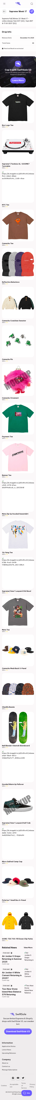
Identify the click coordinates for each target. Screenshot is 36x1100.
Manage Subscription (9, 1070)
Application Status (9, 1046)
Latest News (6, 1050)
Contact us (6, 1066)
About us (5, 1063)
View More (28, 948)
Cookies (4, 1085)
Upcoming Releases (9, 1053)
